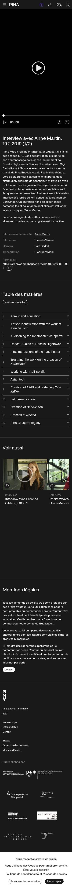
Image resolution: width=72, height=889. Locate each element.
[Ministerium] (17, 774)
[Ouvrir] (68, 316)
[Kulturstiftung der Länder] (17, 835)
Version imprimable (15, 302)
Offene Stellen (10, 727)
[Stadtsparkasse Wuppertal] (17, 795)
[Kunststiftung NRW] (47, 795)
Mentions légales (12, 750)
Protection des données (15, 745)
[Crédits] (59, 122)
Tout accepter (54, 881)
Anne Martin (42, 234)
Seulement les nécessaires (25, 881)
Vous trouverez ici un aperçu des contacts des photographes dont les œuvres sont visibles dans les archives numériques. (36, 635)
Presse (6, 740)
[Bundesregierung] (47, 774)
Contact (9, 669)
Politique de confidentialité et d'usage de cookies (36, 874)
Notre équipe (10, 722)
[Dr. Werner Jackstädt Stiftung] (47, 835)
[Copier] (9, 268)
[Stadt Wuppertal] (17, 815)
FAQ (5, 713)
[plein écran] (67, 122)
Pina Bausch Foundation (16, 708)
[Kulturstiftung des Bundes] (47, 815)
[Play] (38, 68)
